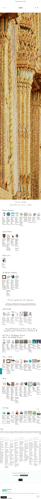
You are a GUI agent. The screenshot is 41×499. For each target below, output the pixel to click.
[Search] (5, 7)
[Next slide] (40, 1)
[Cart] (37, 7)
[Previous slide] (1, 1)
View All (20, 479)
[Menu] (3, 7)
